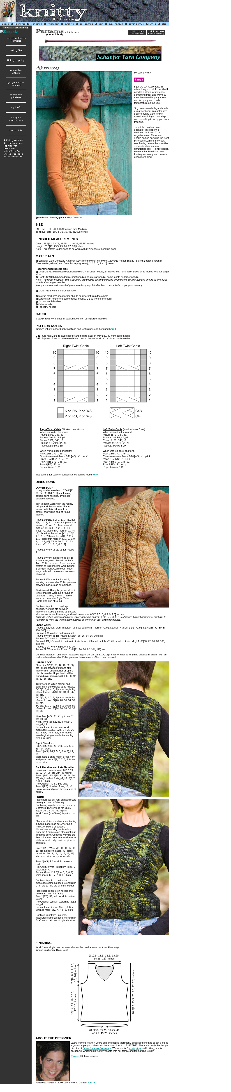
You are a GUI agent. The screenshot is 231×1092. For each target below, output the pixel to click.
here (111, 329)
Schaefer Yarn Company (97, 1048)
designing (135, 1048)
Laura (91, 1082)
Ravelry (75, 1056)
